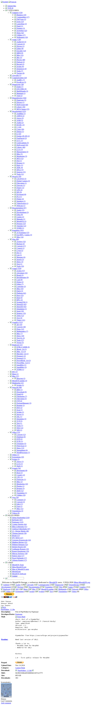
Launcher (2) (21, 286)
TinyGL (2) (20, 338)
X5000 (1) (20, 228)
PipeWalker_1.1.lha (8, 609)
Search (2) (20, 259)
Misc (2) (19, 482)
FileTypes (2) (21, 19)
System (41, 591)
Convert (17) (21, 246)
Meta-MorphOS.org (19, 567)
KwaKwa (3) (21, 82)
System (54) (16, 468)
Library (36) (20, 107)
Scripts (31, 591)
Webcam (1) (20, 206)
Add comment (6, 703)
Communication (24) (19, 78)
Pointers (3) (20, 28)
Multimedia (62, 589)
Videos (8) (16, 513)
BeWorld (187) (17, 520)
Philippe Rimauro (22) (20, 545)
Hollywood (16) (22, 145)
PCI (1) (19, 197)
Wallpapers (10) (22, 37)
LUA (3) (19, 149)
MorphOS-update (47, 589)
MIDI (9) (19, 53)
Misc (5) (19, 154)
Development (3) (22, 212)
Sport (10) (20, 311)
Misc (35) (19, 289)
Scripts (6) (20, 66)
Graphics (82, 587)
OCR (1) (19, 441)
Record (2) (20, 64)
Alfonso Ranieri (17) (19, 560)
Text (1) (19, 264)
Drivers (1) (20, 46)
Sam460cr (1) (21, 365)
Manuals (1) (20, 219)
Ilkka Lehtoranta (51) (19, 527)
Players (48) (20, 60)
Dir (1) (18, 253)
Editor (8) (19, 48)
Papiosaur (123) (17, 522)
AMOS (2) (20, 116)
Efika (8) (19, 215)
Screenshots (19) (18, 457)
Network (75, 589)
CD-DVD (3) (21, 179)
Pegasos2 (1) (21, 358)
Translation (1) (21, 493)
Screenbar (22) (21, 31)
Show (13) (20, 448)
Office (86, 589)
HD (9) (19, 192)
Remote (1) (20, 405)
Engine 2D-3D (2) (23, 136)
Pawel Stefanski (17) (19, 558)
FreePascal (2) (21, 138)
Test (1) (19, 423)
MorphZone (16, 571)
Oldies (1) (15, 455)
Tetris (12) (20, 316)
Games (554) (16, 268)
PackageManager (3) (23, 403)
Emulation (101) (18, 230)
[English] (4, 2)
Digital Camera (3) (23, 181)
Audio (18, 585)
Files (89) (15, 239)
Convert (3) (20, 502)
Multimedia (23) (18, 383)
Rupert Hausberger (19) (20, 551)
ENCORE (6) (21, 89)
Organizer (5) (21, 444)
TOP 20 (10, 8)
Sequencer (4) (21, 69)
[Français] (12, 2)
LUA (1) (19, 464)
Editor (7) (19, 284)
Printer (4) (20, 199)
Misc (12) (19, 55)
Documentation (34, 587)
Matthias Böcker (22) (19, 542)
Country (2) (20, 475)
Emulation (49, 587)
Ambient (6, 585)
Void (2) (19, 96)
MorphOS (53, 582)
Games (70, 587)
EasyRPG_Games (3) (24, 235)
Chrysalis (30, 585)
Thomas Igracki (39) (19, 533)
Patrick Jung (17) (18, 556)
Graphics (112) (17, 322)
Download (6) (21, 392)
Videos (74, 591)
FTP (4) (19, 401)
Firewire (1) (20, 185)
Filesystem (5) (21, 399)
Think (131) (20, 320)
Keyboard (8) (21, 194)
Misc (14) (19, 237)
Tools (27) (20, 340)
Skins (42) (20, 33)
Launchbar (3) (21, 24)
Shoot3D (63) (21, 307)
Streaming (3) (21, 419)
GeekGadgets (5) (22, 143)
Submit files (11, 6)
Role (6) (19, 298)
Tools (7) (19, 71)
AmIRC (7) (20, 80)
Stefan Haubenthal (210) (21, 518)
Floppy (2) (20, 188)
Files (60, 587)
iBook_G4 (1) (21, 349)
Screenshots (19, 591)
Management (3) (22, 152)
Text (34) (15, 497)
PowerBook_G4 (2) (23, 360)
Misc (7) (19, 334)
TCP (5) (19, 421)
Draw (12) (20, 329)
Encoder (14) (21, 51)
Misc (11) (19, 509)
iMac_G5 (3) (21, 351)
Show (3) (19, 262)
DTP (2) (19, 439)
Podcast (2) (20, 62)
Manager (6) (20, 257)
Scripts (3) (15, 459)
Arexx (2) (20, 118)
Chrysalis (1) (16, 75)
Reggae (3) (20, 488)
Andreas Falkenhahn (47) (21, 529)
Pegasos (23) (21, 224)
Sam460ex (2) (21, 367)
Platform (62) (21, 293)
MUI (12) (19, 158)
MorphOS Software (19, 574)
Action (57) (20, 271)
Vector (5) (20, 343)
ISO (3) (15, 372)
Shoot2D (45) (21, 304)
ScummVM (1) (21, 302)
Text (51, 591)
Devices (20, 587)
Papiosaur (18, 614)
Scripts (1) (20, 385)
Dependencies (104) (19, 98)
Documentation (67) (19, 208)
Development (6, 587)
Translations (62, 591)
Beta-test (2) (20, 378)
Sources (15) (21, 172)
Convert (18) (21, 327)
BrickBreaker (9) (22, 277)
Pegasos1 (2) (21, 356)
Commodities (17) (22, 17)
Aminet (14, 576)
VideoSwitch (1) (22, 203)
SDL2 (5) (19, 170)
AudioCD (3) (21, 42)
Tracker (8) (20, 73)
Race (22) (20, 295)
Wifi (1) (19, 430)
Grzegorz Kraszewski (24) (21, 540)
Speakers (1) (20, 201)
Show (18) (20, 336)
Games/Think (20, 668)
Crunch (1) (20, 248)
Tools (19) (20, 266)
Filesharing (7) (21, 396)
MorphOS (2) (21, 221)
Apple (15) (20, 210)
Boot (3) (19, 473)
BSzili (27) (16, 536)
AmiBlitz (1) (21, 114)
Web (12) (19, 428)
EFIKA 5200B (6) (23, 347)
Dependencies (74, 585)
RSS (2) (19, 408)
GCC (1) (19, 141)
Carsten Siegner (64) (19, 524)
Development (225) (19, 111)
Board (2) (19, 275)
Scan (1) (19, 410)
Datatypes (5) (21, 100)
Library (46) (20, 147)
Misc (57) (15, 376)
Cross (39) (20, 129)
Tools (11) (20, 174)
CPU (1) (19, 477)
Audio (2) (20, 123)
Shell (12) (20, 491)
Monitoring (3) (21, 156)
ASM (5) (19, 120)
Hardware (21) (17, 345)
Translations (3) (17, 511)
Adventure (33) (21, 273)
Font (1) (19, 506)
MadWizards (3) (22, 91)
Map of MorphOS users (20, 569)
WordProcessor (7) (23, 453)
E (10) (18, 134)
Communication (43, 585)
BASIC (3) (20, 125)
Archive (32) (21, 242)
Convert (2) (20, 44)
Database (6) (21, 437)
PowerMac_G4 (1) (23, 363)
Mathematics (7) (22, 331)
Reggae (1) (20, 163)
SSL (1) (19, 417)
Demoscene (59, 585)
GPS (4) (19, 190)
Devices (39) (16, 176)
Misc (34, 589)
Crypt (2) (19, 250)
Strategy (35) (21, 313)
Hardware (6, 589)
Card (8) (19, 280)
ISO (17, 589)
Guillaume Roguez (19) (20, 549)
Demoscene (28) (18, 84)
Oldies (8, 591)
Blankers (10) (21, 15)
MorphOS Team (18, 565)
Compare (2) (21, 500)
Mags (25, 589)
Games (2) (20, 217)
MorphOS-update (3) (19, 381)
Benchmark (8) (21, 470)
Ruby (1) (19, 165)
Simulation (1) (21, 309)
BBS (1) (19, 390)
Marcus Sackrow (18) (19, 554)
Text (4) (19, 318)
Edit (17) (19, 504)
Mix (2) (19, 57)
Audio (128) (16, 40)
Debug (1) (20, 132)
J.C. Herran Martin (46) (20, 531)
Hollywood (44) (22, 105)
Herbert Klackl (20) (19, 547)
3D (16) (19, 325)
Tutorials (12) (21, 226)
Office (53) (16, 432)
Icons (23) (20, 22)
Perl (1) (19, 161)
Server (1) (20, 414)
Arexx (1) (20, 461)
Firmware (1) (21, 479)
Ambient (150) (17, 13)
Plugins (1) (20, 486)
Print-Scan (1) (21, 446)
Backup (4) (20, 244)
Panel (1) (19, 26)
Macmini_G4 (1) (22, 354)
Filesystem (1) (21, 183)
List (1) (19, 255)
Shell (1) (19, 466)
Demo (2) (19, 282)
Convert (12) (21, 435)
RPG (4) (19, 300)
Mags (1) (15, 374)
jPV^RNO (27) (17, 538)
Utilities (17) (20, 35)
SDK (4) (19, 167)
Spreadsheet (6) (22, 450)
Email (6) (19, 394)
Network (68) (17, 387)
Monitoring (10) (22, 484)
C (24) (18, 127)
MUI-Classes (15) (22, 109)
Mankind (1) (20, 93)
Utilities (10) (20, 495)
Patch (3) (19, 291)
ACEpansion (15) (22, 233)
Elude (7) (19, 87)
